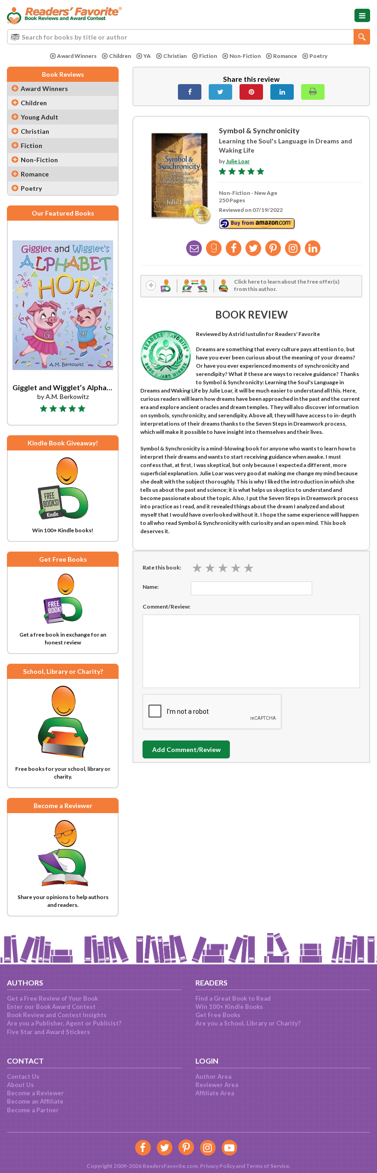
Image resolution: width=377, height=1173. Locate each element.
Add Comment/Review (186, 749)
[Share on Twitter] (220, 92)
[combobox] (188, 37)
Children (120, 55)
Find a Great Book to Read (233, 998)
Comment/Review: (166, 606)
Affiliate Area (214, 1093)
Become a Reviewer (35, 1093)
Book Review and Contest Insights (57, 1015)
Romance (285, 55)
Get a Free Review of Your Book (52, 998)
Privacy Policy (217, 1165)
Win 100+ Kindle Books (229, 1006)
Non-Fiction (245, 55)
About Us (20, 1084)
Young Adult (39, 117)
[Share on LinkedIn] (282, 92)
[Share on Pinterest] (251, 92)
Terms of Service (267, 1165)
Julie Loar (238, 161)
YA (147, 55)
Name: (151, 586)
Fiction (208, 55)
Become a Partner (33, 1110)
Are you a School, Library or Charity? (248, 1023)
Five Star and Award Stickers (48, 1032)
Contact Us (23, 1076)
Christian (175, 55)
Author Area (213, 1076)
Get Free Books (217, 1015)
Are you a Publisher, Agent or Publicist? (64, 1023)
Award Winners (77, 55)
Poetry (318, 55)
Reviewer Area (216, 1084)
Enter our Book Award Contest (51, 1006)
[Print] (313, 92)
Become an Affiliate (35, 1101)
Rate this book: (162, 567)
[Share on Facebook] (189, 92)
